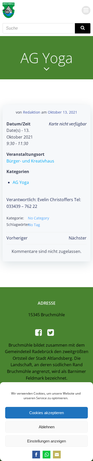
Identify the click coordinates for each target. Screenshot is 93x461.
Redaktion (31, 112)
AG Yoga (21, 182)
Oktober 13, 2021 (62, 112)
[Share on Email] (57, 454)
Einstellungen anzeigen (46, 441)
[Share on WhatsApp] (46, 454)
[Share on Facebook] (36, 454)
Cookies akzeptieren (46, 413)
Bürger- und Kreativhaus (30, 161)
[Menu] (86, 10)
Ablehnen (47, 427)
